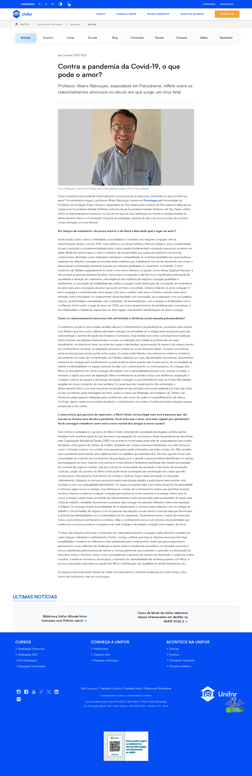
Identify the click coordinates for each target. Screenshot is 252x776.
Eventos (174, 654)
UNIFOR (24, 24)
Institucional (101, 648)
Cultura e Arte (102, 654)
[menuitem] (25, 37)
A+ (52, 4)
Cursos (100, 14)
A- (40, 4)
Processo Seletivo (180, 666)
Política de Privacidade (157, 688)
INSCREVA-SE (227, 14)
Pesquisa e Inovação (106, 660)
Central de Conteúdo (49, 24)
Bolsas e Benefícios (158, 14)
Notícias (75, 24)
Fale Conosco (89, 688)
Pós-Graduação (27, 660)
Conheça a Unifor (126, 14)
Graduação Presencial (31, 648)
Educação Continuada (31, 666)
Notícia (92, 24)
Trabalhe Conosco (111, 688)
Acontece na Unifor (192, 14)
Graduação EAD (28, 654)
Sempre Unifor (133, 688)
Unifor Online (226, 4)
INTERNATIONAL (208, 4)
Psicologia (150, 200)
